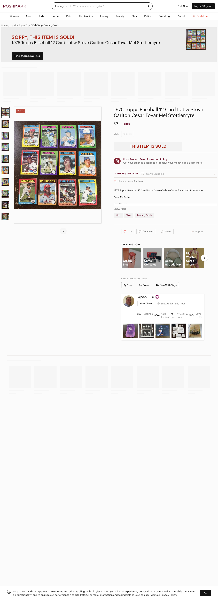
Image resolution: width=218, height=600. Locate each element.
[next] (63, 231)
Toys (128, 215)
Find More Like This (27, 56)
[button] (61, 6)
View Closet (146, 303)
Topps (126, 123)
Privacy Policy (168, 594)
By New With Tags (166, 285)
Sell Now (183, 6)
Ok (205, 593)
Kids (118, 215)
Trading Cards (144, 215)
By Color (144, 285)
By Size (127, 285)
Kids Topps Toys (22, 25)
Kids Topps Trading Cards (45, 25)
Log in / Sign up (203, 6)
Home (4, 25)
